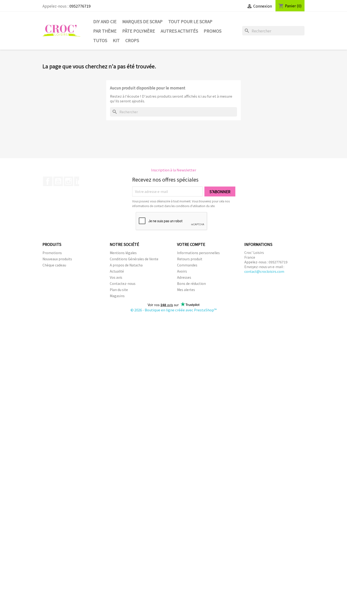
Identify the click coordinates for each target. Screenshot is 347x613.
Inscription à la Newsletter (173, 169)
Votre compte (191, 244)
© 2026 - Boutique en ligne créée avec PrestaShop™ (174, 309)
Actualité (117, 271)
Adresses (184, 277)
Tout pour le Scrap (190, 21)
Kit (116, 40)
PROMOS (212, 31)
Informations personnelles (198, 252)
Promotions (52, 252)
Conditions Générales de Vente (134, 259)
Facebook (47, 181)
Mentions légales (123, 252)
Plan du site (119, 289)
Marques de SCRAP (142, 21)
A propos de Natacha (126, 265)
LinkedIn (79, 181)
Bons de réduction (191, 283)
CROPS (132, 40)
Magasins (117, 295)
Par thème (105, 31)
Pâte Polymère (138, 31)
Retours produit (189, 259)
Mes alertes (186, 289)
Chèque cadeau (54, 265)
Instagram (68, 181)
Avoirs (182, 271)
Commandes (187, 265)
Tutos (100, 40)
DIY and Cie (105, 21)
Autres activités (179, 31)
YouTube (58, 181)
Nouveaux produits (57, 259)
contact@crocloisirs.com (264, 271)
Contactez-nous (122, 283)
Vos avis (116, 277)
